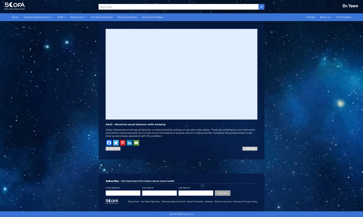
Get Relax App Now (101, 17)
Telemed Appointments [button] (37, 17)
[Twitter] (116, 143)
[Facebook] (109, 143)
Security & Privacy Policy (245, 201)
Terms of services (223, 201)
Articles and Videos (152, 17)
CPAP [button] (60, 17)
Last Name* (184, 188)
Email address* (113, 188)
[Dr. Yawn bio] (351, 6)
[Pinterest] (122, 143)
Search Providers (195, 201)
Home (15, 17)
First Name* (148, 188)
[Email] (136, 143)
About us (325, 17)
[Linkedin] (129, 143)
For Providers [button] (343, 17)
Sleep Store (133, 201)
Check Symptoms (127, 17)
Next (249, 148)
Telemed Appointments (173, 201)
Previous (114, 148)
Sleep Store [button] (77, 17)
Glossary (209, 201)
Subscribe (222, 193)
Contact (310, 17)
